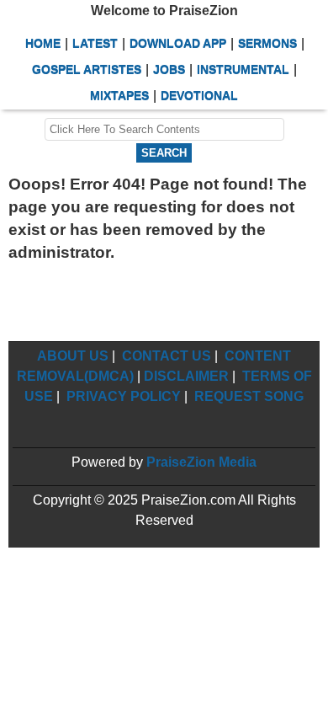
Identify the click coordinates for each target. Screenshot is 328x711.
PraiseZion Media (201, 462)
